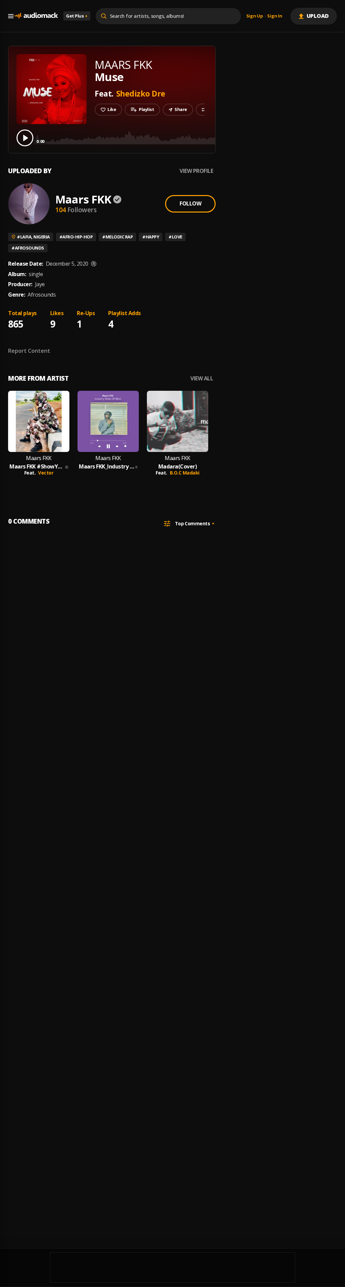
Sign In (274, 16)
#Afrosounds (27, 248)
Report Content (29, 350)
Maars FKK (83, 199)
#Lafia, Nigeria (33, 237)
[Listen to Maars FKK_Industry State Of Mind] (108, 421)
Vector (45, 472)
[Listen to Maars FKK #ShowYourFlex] (38, 421)
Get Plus (77, 16)
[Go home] (35, 16)
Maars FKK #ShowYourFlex (36, 466)
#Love (175, 237)
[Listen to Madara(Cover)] (177, 421)
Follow (190, 203)
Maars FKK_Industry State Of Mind (106, 466)
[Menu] (10, 16)
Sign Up (254, 16)
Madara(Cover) (177, 466)
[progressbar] (186, 137)
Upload (318, 16)
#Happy (150, 237)
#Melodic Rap (117, 237)
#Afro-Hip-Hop (76, 237)
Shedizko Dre (140, 93)
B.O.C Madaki (184, 472)
